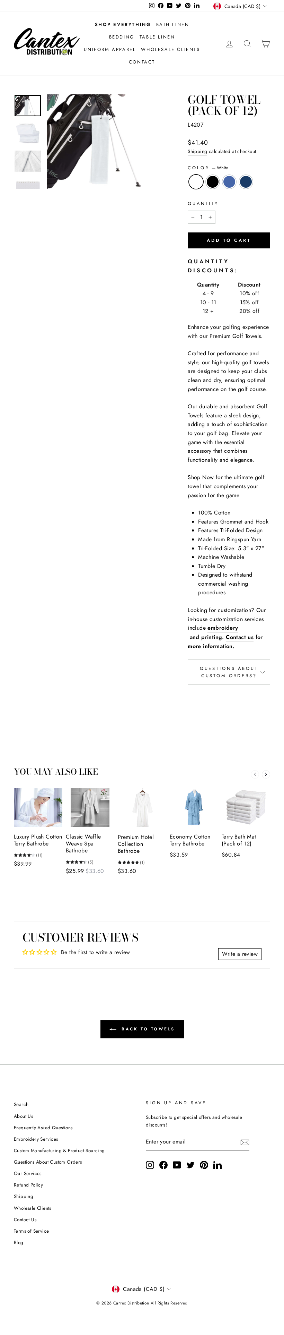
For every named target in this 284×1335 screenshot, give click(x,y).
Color (208, 167)
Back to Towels (147, 1029)
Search (21, 1104)
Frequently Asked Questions (43, 1127)
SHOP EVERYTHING (123, 24)
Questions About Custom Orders (48, 1161)
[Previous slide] (255, 774)
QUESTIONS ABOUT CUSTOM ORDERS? (229, 672)
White (196, 182)
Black (213, 182)
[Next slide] (266, 774)
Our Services (28, 1173)
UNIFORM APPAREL (110, 49)
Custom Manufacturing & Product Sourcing (59, 1150)
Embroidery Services (36, 1139)
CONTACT (142, 62)
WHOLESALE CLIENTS (170, 49)
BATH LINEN (172, 24)
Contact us (240, 637)
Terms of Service (31, 1230)
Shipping (197, 151)
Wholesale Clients (32, 1208)
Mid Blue (229, 182)
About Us (23, 1116)
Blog (19, 1242)
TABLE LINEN (157, 37)
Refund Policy (28, 1184)
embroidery (222, 628)
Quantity (203, 203)
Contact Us (25, 1219)
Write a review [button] (240, 954)
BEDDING (121, 37)
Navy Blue (246, 182)
